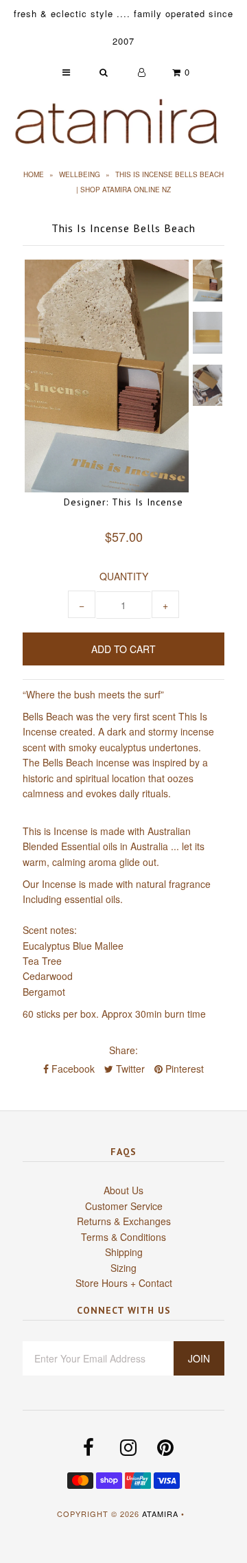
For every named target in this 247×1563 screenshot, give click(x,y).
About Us (123, 1190)
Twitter (129, 1068)
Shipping (124, 1252)
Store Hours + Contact (123, 1283)
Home (33, 174)
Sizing (123, 1268)
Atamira (160, 1513)
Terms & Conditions (123, 1237)
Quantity (123, 576)
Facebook (72, 1068)
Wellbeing (79, 174)
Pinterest (183, 1068)
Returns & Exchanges (124, 1221)
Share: (123, 1050)
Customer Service (124, 1206)
